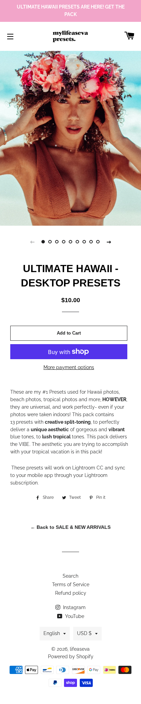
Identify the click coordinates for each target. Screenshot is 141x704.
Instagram (74, 607)
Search (70, 576)
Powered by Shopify (70, 656)
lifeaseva (80, 649)
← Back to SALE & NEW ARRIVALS (70, 527)
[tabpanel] (70, 137)
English (51, 633)
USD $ (84, 633)
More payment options (68, 367)
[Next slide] (108, 241)
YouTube (74, 616)
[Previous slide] (32, 241)
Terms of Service (70, 584)
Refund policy (70, 593)
